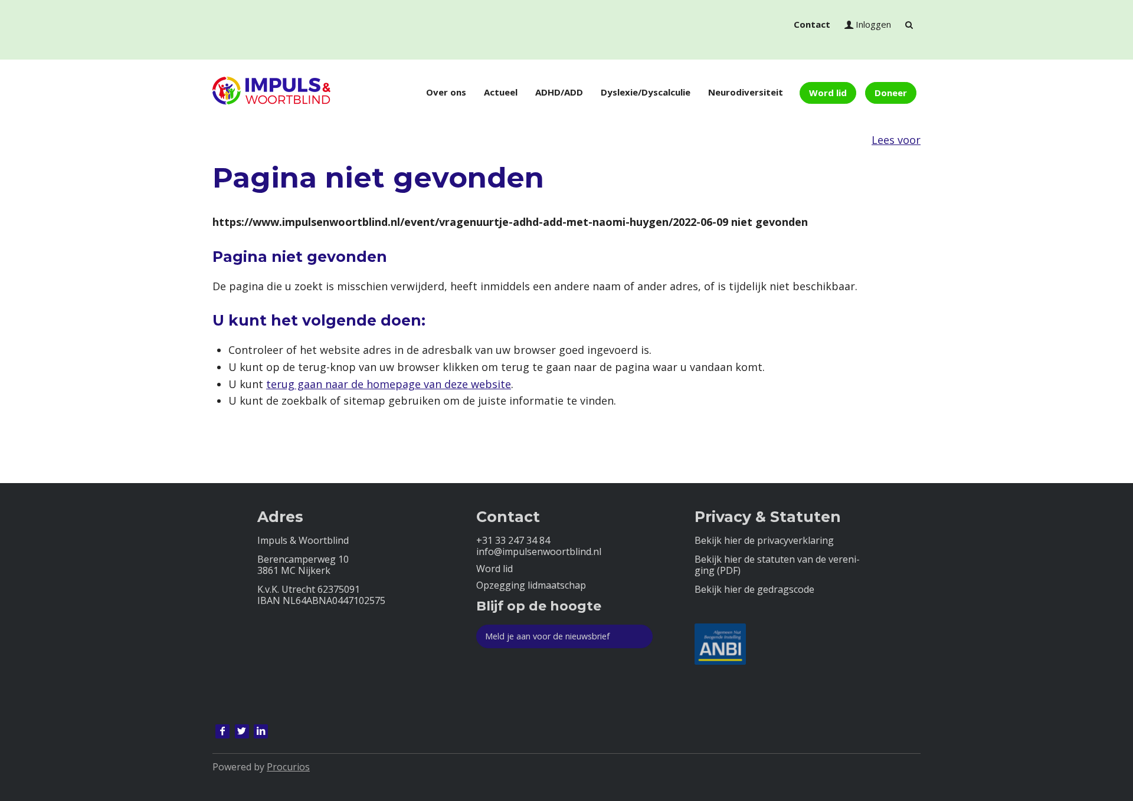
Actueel (501, 92)
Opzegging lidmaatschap (531, 585)
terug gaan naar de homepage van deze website (388, 384)
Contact (812, 24)
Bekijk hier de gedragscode (754, 589)
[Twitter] (242, 731)
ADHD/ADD (559, 92)
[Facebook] (222, 731)
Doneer (891, 93)
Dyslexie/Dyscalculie (645, 92)
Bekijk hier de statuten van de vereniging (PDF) (777, 565)
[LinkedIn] (261, 731)
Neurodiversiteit (745, 92)
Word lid (828, 93)
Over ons (446, 92)
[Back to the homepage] (271, 93)
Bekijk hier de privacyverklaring (764, 540)
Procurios (288, 766)
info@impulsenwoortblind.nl (538, 551)
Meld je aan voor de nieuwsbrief (547, 636)
